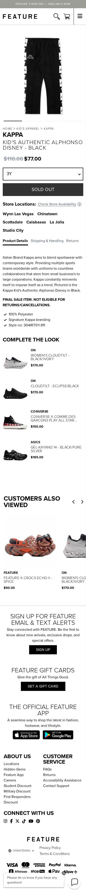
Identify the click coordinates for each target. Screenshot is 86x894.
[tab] (17, 242)
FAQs (47, 769)
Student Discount (17, 786)
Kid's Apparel (28, 129)
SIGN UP (43, 649)
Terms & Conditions (54, 853)
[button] (73, 501)
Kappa (49, 129)
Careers (10, 780)
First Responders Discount (17, 800)
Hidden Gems (14, 769)
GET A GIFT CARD (43, 686)
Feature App (14, 775)
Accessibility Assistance (62, 780)
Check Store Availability (57, 204)
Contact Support (56, 786)
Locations (11, 764)
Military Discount (17, 791)
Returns (49, 775)
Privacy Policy (50, 848)
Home (7, 129)
